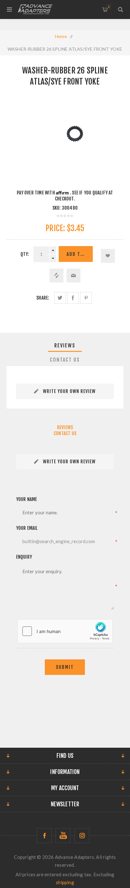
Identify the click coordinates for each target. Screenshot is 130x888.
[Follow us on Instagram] (81, 835)
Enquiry (24, 557)
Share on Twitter (60, 298)
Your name (26, 499)
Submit (65, 667)
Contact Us (65, 360)
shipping (65, 882)
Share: (42, 298)
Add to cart (80, 254)
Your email (27, 528)
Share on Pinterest (86, 298)
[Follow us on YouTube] (63, 835)
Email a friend (73, 275)
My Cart (108, 7)
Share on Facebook (73, 298)
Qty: (25, 254)
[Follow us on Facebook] (44, 835)
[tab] (65, 345)
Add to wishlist (108, 256)
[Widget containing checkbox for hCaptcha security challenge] (65, 631)
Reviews (64, 345)
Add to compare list (56, 275)
